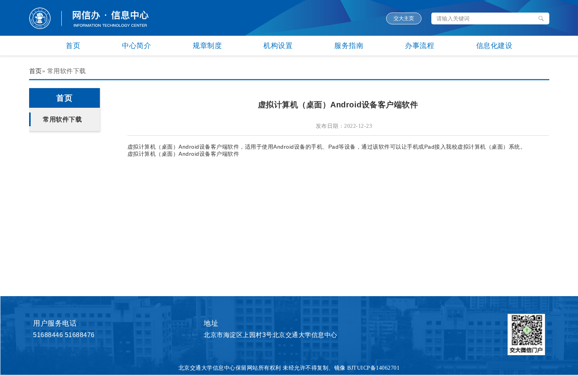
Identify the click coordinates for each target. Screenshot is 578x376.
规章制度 (207, 46)
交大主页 (404, 18)
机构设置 (278, 46)
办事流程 (419, 46)
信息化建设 (494, 46)
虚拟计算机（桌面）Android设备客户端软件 (183, 154)
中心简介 (136, 46)
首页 (73, 46)
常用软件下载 (62, 119)
